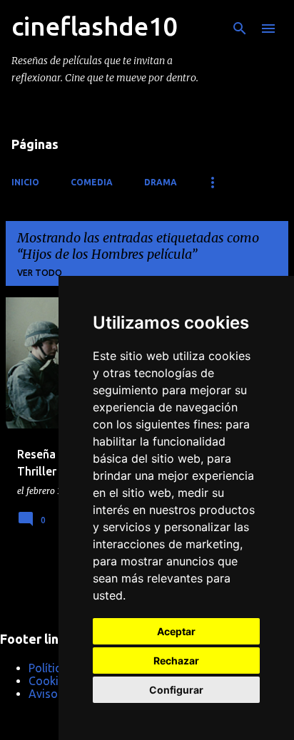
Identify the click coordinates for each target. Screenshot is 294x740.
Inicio (25, 182)
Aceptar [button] (176, 631)
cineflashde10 (94, 26)
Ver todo (39, 272)
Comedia (92, 182)
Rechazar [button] (176, 660)
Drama (160, 182)
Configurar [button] (176, 690)
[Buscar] (239, 28)
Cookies (49, 680)
